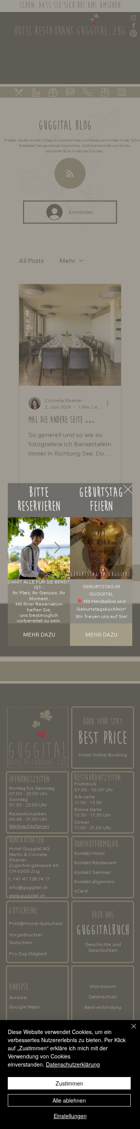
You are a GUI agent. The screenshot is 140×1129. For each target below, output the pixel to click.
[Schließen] (129, 1031)
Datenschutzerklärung (73, 1064)
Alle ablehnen (69, 1100)
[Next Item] (57, 548)
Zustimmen (69, 1083)
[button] (118, 569)
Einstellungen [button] (70, 1116)
